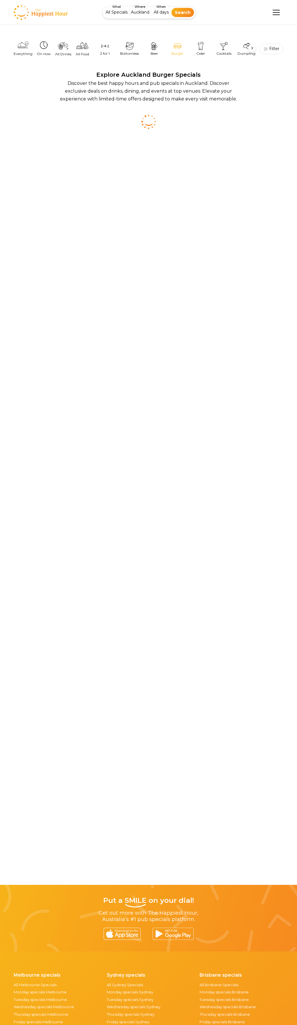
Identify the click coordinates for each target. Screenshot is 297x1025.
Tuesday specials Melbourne (40, 999)
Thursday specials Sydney (131, 1014)
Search (183, 12)
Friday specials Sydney (128, 1021)
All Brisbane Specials (219, 984)
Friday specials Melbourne (38, 1021)
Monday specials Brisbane (224, 992)
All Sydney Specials (125, 984)
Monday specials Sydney (130, 992)
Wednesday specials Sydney (133, 1006)
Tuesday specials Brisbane (224, 999)
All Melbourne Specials (35, 984)
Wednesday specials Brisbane (228, 1006)
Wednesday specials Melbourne (44, 1006)
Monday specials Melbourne (40, 992)
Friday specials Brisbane (222, 1021)
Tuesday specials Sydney (130, 999)
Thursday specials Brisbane (225, 1014)
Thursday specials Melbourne (41, 1014)
